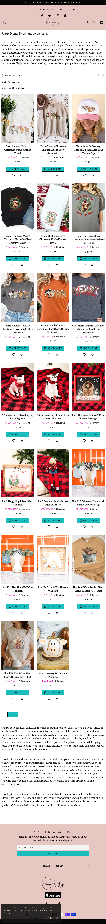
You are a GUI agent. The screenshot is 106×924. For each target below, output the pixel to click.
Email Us (59, 9)
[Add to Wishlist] (14, 175)
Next (13, 714)
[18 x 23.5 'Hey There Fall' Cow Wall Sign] (17, 536)
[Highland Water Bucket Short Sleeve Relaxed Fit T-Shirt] (88, 536)
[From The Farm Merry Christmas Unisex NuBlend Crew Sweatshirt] (17, 184)
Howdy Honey (53, 22)
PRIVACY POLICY (31, 918)
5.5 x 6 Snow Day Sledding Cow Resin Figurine (53, 416)
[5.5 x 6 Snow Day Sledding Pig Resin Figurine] (17, 364)
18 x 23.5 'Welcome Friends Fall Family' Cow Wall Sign (88, 502)
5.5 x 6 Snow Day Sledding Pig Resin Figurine (17, 416)
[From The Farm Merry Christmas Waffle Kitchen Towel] (53, 184)
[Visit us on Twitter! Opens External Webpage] (49, 15)
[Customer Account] (88, 22)
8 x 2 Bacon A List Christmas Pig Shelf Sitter (53, 502)
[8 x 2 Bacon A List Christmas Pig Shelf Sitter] (53, 450)
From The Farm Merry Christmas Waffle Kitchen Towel (52, 239)
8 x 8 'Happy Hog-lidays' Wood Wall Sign (17, 502)
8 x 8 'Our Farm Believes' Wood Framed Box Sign (88, 416)
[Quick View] (22, 175)
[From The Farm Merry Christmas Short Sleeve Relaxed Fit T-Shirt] (88, 184)
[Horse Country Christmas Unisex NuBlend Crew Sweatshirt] (53, 95)
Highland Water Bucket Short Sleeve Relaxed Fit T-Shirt (88, 589)
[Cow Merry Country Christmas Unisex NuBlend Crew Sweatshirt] (88, 274)
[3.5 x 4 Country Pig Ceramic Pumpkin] (53, 622)
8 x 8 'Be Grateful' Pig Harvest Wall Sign (53, 589)
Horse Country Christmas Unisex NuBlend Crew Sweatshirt (53, 150)
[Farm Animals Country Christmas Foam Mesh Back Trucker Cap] (88, 95)
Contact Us (70, 9)
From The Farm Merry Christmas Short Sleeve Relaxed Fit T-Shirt (88, 239)
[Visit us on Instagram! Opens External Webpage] (58, 15)
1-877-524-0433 (43, 9)
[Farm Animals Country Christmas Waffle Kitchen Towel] (17, 95)
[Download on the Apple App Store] (53, 895)
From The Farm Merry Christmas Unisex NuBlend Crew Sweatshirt (18, 239)
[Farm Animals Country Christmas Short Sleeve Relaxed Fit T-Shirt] (53, 274)
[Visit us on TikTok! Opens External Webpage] (65, 15)
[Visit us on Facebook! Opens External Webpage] (41, 15)
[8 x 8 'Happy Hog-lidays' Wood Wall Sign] (17, 450)
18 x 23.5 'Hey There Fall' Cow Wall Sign (17, 589)
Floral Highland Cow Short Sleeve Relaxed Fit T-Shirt (17, 675)
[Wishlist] (94, 22)
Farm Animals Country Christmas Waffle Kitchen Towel (17, 150)
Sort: (4, 82)
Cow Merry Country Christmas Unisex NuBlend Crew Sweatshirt (88, 329)
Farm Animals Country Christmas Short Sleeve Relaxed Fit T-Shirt (53, 329)
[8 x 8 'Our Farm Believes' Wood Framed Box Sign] (88, 364)
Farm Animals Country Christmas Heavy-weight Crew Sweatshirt (18, 329)
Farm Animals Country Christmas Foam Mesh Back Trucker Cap (88, 150)
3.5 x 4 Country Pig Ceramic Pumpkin (53, 675)
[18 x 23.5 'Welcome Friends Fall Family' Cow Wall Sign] (88, 450)
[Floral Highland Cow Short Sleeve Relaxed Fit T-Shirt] (17, 622)
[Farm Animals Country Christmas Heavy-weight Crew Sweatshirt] (17, 274)
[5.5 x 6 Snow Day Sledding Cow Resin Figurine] (53, 364)
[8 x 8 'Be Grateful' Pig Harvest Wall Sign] (53, 536)
